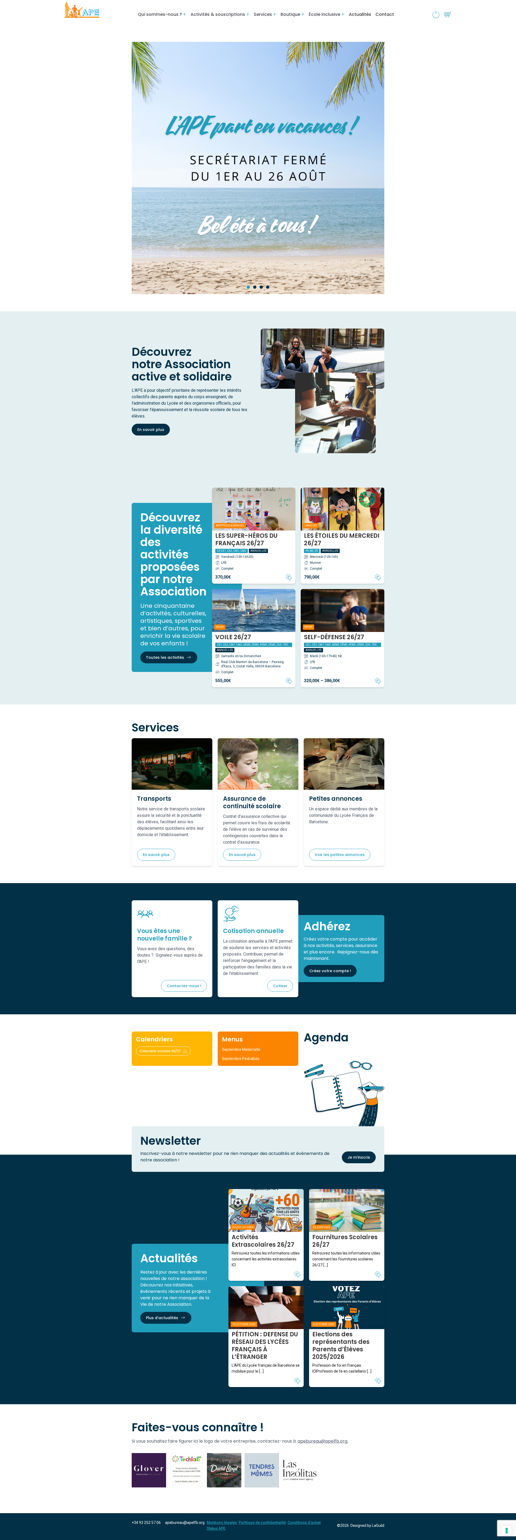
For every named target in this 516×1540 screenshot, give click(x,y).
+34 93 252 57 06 (146, 1522)
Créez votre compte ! (330, 971)
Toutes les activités (165, 657)
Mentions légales (222, 1522)
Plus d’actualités (162, 1317)
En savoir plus (150, 429)
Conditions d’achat (304, 1522)
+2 (340, 656)
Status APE (216, 1528)
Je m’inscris (358, 1157)
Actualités (360, 14)
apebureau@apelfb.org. (323, 1441)
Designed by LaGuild (367, 1525)
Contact (384, 14)
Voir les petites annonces (340, 854)
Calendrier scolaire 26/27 (160, 1051)
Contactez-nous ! (184, 986)
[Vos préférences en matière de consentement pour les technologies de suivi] (506, 1531)
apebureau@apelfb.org (185, 1522)
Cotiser (280, 986)
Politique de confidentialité (262, 1522)
